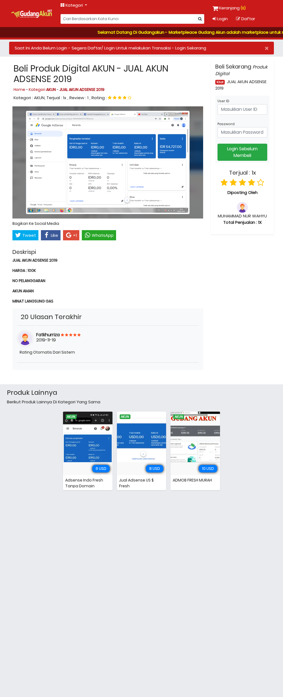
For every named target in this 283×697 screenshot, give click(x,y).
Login (222, 19)
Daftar (247, 19)
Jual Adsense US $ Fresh (136, 483)
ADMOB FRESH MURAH (192, 480)
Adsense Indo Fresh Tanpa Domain (84, 483)
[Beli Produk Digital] (31, 13)
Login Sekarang (190, 48)
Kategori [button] (74, 5)
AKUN (71, 416)
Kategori (42, 89)
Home (20, 89)
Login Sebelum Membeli (242, 152)
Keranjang (232, 8)
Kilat (220, 82)
